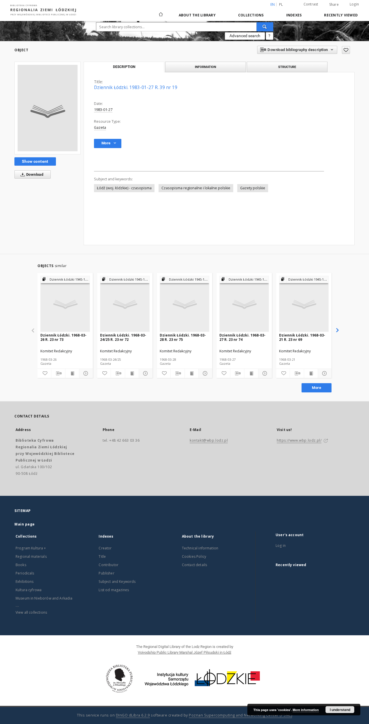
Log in (281, 545)
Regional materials (31, 556)
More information (306, 710)
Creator (105, 548)
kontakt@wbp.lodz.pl (209, 440)
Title (102, 556)
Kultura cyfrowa (29, 589)
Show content (35, 161)
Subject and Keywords (117, 581)
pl (281, 4)
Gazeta (100, 127)
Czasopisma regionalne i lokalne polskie (195, 188)
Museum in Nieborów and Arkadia (44, 598)
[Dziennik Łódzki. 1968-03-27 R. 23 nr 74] (244, 304)
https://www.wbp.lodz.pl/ (299, 440)
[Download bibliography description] (58, 373)
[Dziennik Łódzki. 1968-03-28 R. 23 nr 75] (184, 304)
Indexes (294, 15)
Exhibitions (25, 581)
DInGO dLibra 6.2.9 (133, 715)
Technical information (200, 548)
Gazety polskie (252, 188)
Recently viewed (341, 15)
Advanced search (244, 35)
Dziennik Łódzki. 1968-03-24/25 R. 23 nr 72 (123, 337)
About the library (197, 15)
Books (21, 564)
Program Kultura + (31, 548)
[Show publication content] (72, 373)
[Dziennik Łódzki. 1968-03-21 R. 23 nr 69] (303, 304)
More (316, 387)
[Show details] (85, 373)
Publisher (106, 573)
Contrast (311, 4)
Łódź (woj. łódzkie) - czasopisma (124, 188)
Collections (251, 15)
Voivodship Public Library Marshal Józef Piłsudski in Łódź (184, 652)
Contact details (194, 564)
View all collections (31, 612)
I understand (340, 709)
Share (334, 4)
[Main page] (160, 12)
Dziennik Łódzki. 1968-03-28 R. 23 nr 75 (183, 337)
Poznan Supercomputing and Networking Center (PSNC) (240, 715)
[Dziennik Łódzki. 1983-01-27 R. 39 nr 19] (48, 108)
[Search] (265, 26)
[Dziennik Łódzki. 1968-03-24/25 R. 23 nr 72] (124, 304)
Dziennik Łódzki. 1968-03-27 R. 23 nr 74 (242, 337)
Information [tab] (205, 67)
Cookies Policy (194, 556)
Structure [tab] (287, 67)
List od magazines (114, 589)
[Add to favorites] (346, 50)
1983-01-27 (103, 109)
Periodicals (25, 573)
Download (34, 174)
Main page (24, 524)
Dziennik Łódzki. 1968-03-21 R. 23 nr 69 (302, 337)
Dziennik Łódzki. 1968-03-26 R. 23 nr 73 (63, 337)
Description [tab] (124, 67)
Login (354, 4)
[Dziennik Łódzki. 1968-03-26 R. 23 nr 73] (65, 304)
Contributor (108, 564)
